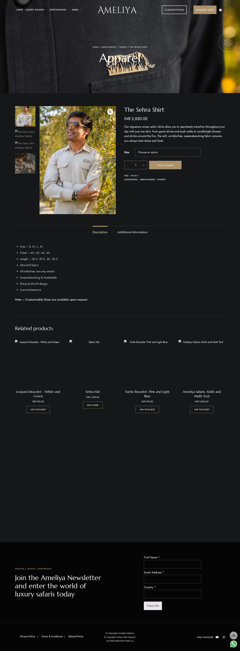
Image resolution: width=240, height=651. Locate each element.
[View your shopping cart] (220, 10)
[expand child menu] (45, 8)
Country (150, 587)
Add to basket (165, 165)
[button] (174, 10)
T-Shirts (123, 47)
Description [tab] (100, 232)
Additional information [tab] (132, 232)
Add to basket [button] (38, 409)
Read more (92, 405)
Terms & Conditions (52, 636)
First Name (152, 557)
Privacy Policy (28, 636)
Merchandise (108, 47)
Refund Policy (75, 636)
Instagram (224, 637)
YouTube (217, 637)
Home (96, 47)
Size (126, 152)
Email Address (154, 572)
